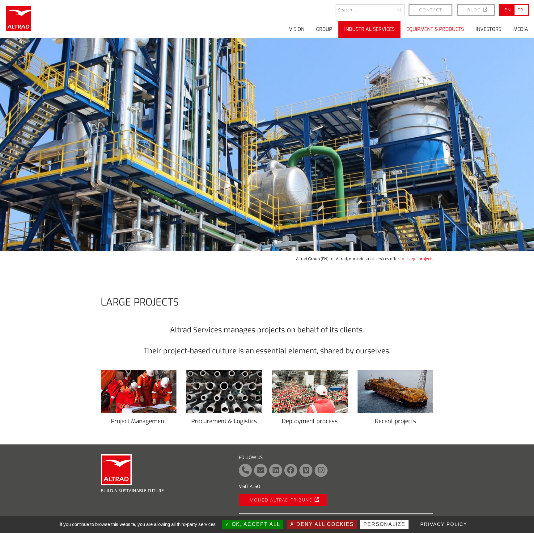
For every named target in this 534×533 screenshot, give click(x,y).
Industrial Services (369, 29)
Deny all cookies (324, 524)
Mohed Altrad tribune (281, 500)
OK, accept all (255, 524)
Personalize (384, 524)
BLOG (474, 10)
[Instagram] (321, 470)
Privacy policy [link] (443, 524)
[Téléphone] (245, 470)
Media (520, 29)
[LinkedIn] (275, 470)
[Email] (260, 470)
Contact (430, 10)
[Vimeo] (305, 470)
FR (520, 10)
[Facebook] (290, 470)
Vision (296, 29)
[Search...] (400, 10)
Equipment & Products (435, 29)
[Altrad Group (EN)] (18, 18)
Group (324, 29)
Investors (488, 29)
